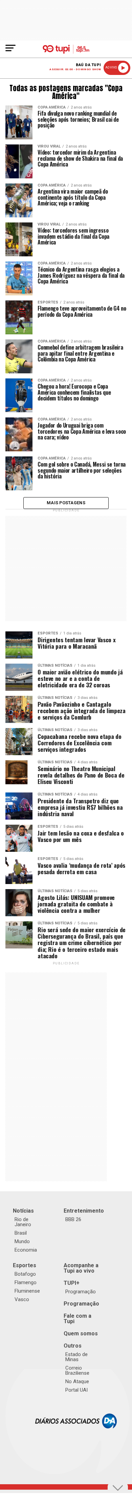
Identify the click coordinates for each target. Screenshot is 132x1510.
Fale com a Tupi (77, 1319)
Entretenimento (84, 1211)
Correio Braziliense (77, 1370)
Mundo (22, 1241)
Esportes (24, 1265)
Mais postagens (66, 502)
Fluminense (27, 1291)
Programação (80, 1292)
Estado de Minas (76, 1356)
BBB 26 (73, 1219)
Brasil (21, 1233)
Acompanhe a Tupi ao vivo (81, 1268)
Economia (26, 1250)
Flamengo (26, 1282)
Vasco (22, 1299)
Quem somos (81, 1333)
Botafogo (25, 1274)
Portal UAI (76, 1390)
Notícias (23, 1211)
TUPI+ (72, 1283)
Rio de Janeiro (23, 1222)
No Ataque (77, 1381)
